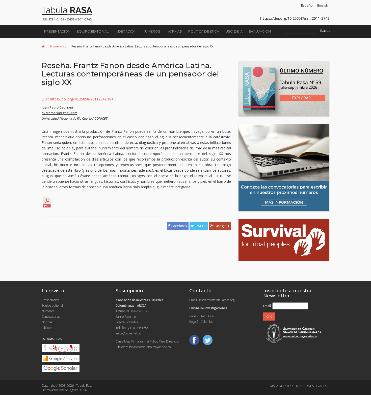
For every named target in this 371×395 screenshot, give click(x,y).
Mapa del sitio (281, 386)
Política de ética (203, 31)
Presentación (57, 31)
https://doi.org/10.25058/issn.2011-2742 (294, 18)
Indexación (125, 31)
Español (307, 5)
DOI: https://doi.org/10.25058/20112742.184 (77, 99)
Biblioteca (48, 328)
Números (151, 31)
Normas (174, 31)
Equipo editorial (93, 31)
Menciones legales (311, 386)
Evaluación (260, 31)
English (322, 5)
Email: (267, 306)
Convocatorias (51, 316)
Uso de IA (234, 31)
